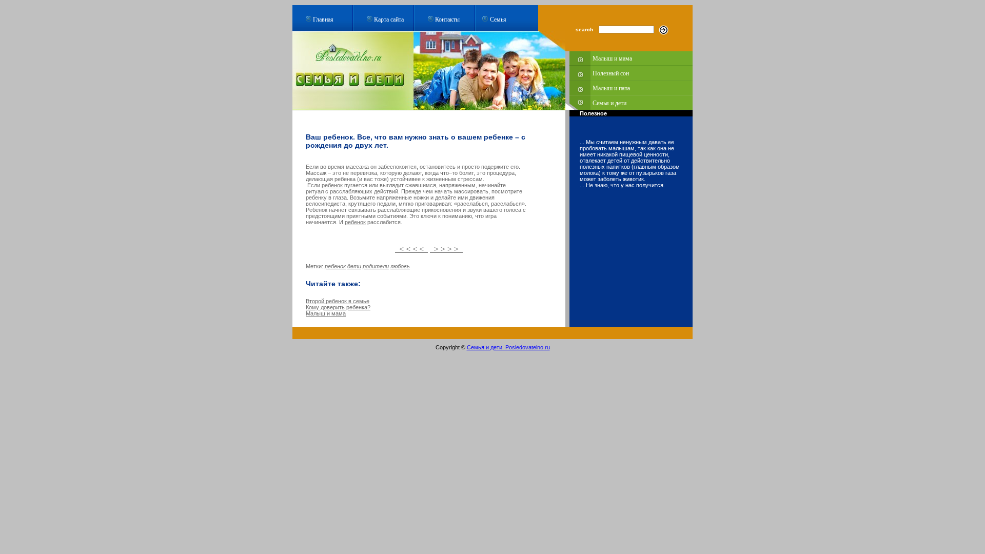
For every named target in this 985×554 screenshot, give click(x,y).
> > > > (446, 249)
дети (354, 266)
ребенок (332, 185)
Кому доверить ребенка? (338, 307)
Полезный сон (611, 73)
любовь (400, 266)
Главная (323, 19)
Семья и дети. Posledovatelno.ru (508, 347)
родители (376, 266)
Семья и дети (609, 103)
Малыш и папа (611, 88)
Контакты (447, 19)
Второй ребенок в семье (337, 301)
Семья (498, 19)
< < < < (411, 249)
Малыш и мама (612, 58)
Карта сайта (389, 19)
